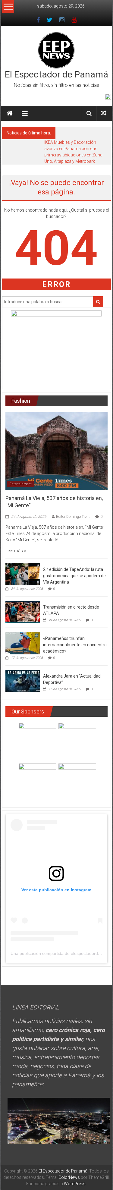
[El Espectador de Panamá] (9, 113)
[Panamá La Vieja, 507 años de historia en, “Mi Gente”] (56, 450)
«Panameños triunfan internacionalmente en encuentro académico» (75, 644)
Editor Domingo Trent (73, 517)
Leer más (14, 550)
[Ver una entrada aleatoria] (103, 113)
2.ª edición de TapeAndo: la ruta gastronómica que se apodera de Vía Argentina (74, 575)
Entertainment (20, 484)
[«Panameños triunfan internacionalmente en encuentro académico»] (22, 643)
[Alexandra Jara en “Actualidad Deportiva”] (22, 680)
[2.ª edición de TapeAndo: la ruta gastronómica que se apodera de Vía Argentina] (22, 573)
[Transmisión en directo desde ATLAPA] (22, 611)
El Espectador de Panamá (56, 74)
